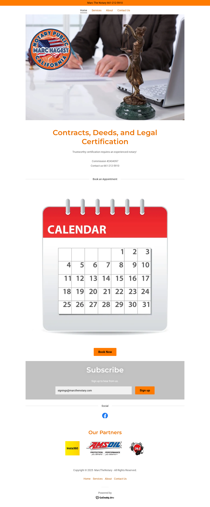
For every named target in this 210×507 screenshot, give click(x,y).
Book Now (105, 352)
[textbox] (93, 390)
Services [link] (96, 10)
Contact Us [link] (123, 10)
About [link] (109, 10)
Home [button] (87, 478)
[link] (105, 416)
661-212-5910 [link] (115, 2)
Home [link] (83, 10)
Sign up (145, 390)
